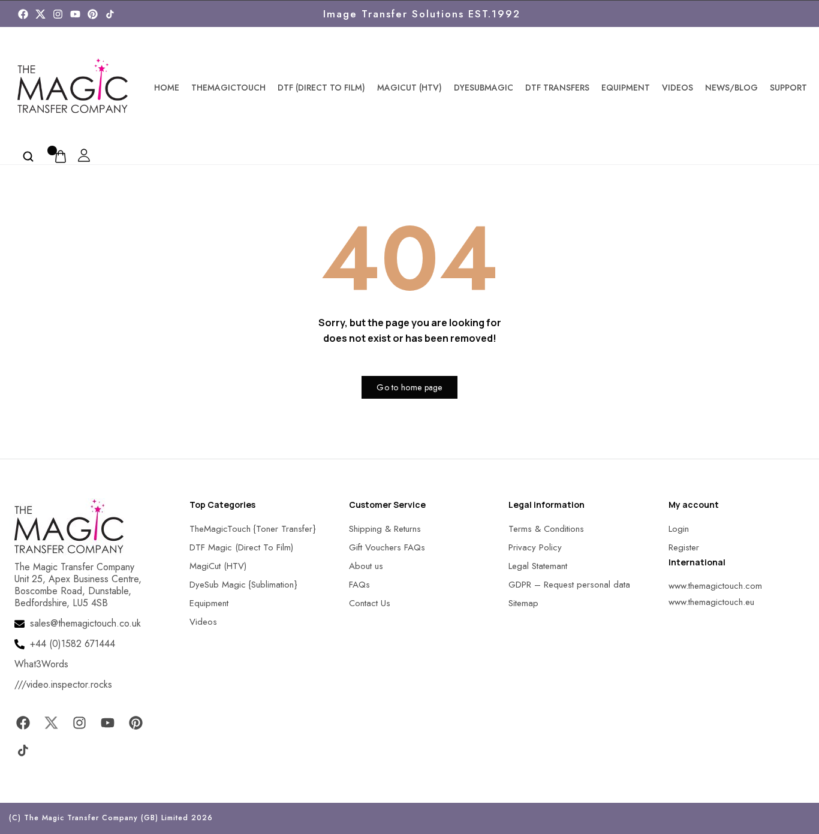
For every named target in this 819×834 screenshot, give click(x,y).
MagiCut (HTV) (409, 87)
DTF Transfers (557, 87)
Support (788, 87)
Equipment (625, 87)
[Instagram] (58, 14)
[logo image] (72, 86)
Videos (677, 87)
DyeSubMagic (483, 87)
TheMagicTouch (228, 87)
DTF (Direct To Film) (321, 87)
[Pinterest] (93, 14)
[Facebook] (23, 14)
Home (166, 87)
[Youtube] (75, 14)
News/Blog (731, 87)
